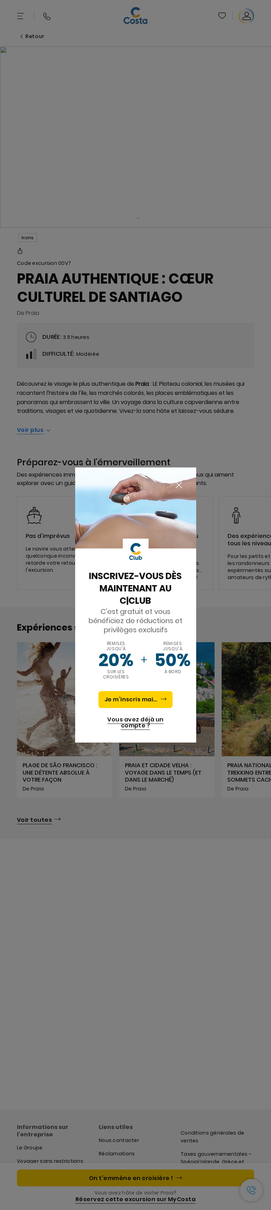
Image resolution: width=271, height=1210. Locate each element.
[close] (179, 485)
